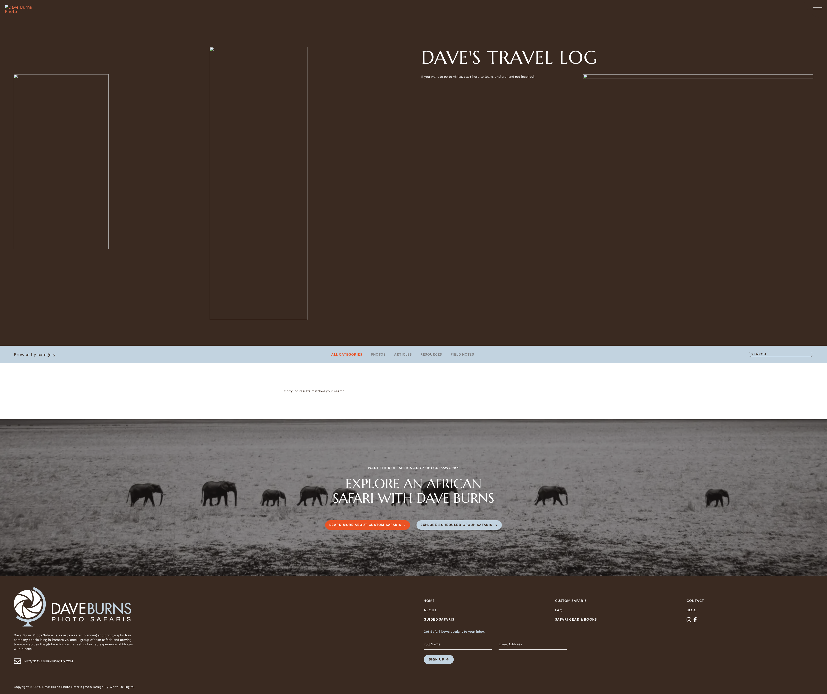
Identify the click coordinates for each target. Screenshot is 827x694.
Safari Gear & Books (576, 619)
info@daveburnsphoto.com (48, 661)
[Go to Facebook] (695, 620)
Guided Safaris (439, 619)
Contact (695, 601)
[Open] (817, 8)
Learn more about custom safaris (365, 525)
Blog (691, 610)
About (430, 610)
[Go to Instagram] (689, 620)
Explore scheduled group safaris (456, 525)
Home (429, 601)
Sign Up (436, 659)
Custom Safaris (571, 601)
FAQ (559, 610)
